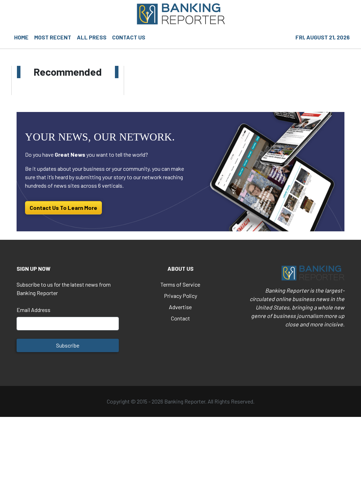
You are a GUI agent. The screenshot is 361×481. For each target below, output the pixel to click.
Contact (180, 318)
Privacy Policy (180, 295)
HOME (21, 37)
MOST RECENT (52, 37)
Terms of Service (180, 284)
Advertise (180, 307)
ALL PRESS (91, 37)
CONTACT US (128, 37)
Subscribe (67, 345)
